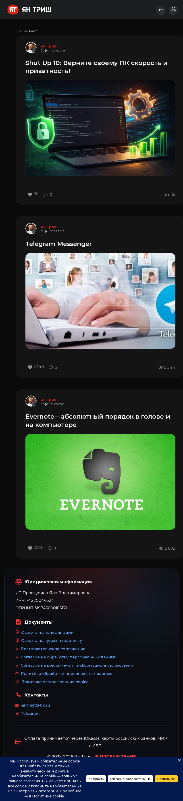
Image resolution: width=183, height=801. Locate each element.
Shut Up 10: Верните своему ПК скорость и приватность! (96, 67)
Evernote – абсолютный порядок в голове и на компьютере (97, 420)
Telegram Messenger (58, 244)
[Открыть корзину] (160, 10)
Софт (45, 50)
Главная (21, 31)
